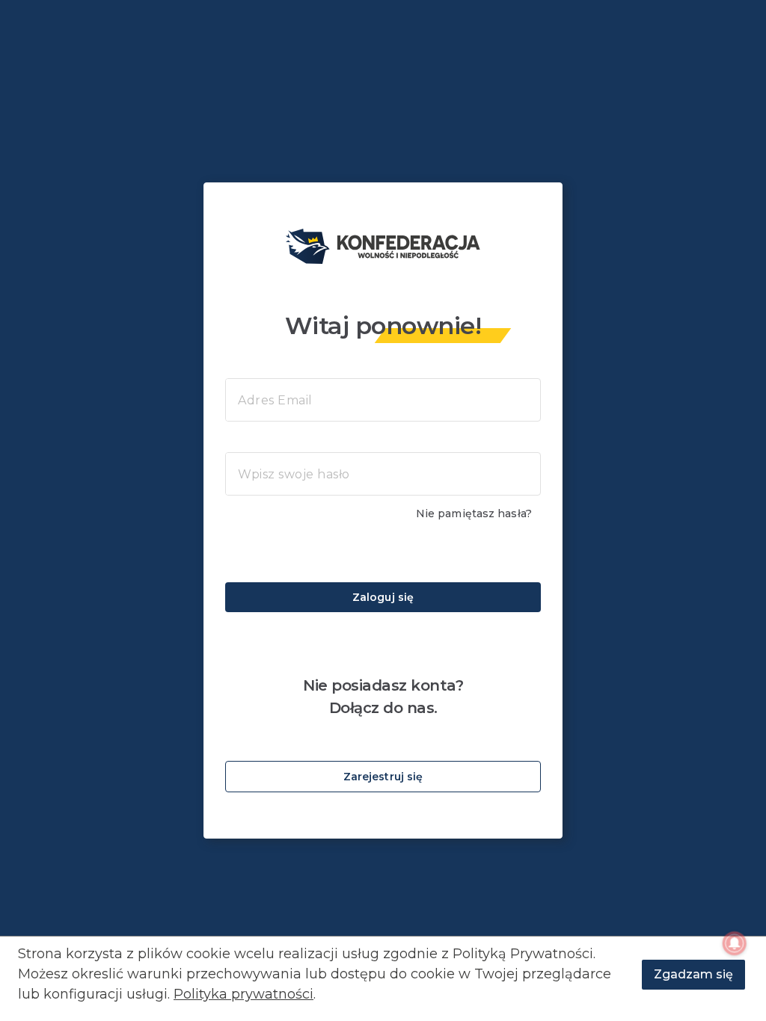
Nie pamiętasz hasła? (474, 513)
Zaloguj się (383, 597)
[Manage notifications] (735, 943)
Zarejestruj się (383, 776)
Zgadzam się (693, 974)
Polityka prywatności (243, 994)
